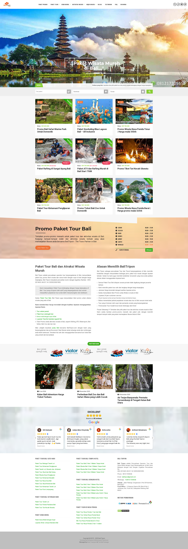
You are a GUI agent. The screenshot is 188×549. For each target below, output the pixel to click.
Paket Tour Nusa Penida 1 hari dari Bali (88, 512)
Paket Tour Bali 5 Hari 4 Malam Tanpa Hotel (90, 472)
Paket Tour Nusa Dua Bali (43, 481)
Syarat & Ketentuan (95, 540)
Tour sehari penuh (43, 311)
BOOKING (123, 4)
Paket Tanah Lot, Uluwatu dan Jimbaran (48, 469)
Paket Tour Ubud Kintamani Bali (45, 484)
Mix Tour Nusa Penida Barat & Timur (88, 521)
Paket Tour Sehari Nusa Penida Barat (88, 515)
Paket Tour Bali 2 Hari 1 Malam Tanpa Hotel (90, 463)
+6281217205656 (130, 480)
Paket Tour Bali (45, 298)
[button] (152, 437)
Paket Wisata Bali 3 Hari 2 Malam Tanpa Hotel (91, 466)
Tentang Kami (84, 540)
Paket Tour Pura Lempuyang (44, 489)
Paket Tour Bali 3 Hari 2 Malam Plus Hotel (89, 487)
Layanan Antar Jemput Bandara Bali (46, 523)
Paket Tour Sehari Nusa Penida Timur (88, 518)
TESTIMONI (108, 4)
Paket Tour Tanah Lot (42, 502)
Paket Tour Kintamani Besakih (44, 478)
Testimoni (105, 540)
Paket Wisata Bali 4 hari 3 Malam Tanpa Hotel (90, 469)
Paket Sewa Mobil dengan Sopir (45, 520)
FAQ (116, 4)
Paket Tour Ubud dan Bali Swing (45, 472)
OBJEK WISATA (90, 4)
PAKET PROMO (43, 4)
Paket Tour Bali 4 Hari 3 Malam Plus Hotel (89, 490)
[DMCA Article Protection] (123, 511)
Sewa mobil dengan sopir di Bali (46, 316)
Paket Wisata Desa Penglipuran (45, 475)
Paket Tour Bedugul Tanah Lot (45, 463)
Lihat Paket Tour (42, 248)
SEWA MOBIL (65, 4)
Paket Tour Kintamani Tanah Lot (45, 486)
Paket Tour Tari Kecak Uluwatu (45, 507)
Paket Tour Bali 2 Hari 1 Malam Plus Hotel (89, 484)
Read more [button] (41, 446)
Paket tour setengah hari (45, 314)
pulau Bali (55, 328)
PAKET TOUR (54, 4)
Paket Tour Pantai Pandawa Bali (45, 505)
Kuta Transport (92, 542)
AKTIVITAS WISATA (77, 4)
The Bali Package (103, 542)
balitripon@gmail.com (129, 477)
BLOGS (100, 4)
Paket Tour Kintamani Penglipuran (46, 466)
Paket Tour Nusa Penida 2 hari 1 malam (89, 524)
